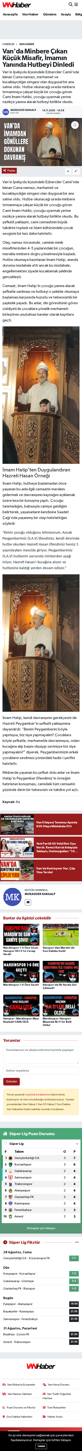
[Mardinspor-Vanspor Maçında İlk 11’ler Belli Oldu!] (61, 1005)
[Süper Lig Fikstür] (77, 1242)
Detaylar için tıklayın (41, 1228)
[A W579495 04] (41, 395)
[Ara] (71, 4)
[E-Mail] (28, 902)
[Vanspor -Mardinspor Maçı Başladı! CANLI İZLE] (21, 1005)
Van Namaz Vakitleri (20, 1394)
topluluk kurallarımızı (38, 1094)
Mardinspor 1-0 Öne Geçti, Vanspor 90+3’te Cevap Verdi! (21, 951)
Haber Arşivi (55, 1416)
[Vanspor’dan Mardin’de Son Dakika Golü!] (61, 934)
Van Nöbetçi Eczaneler (21, 1384)
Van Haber (30, 14)
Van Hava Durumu (58, 1384)
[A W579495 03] (41, 643)
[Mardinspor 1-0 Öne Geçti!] (21, 971)
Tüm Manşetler (56, 1407)
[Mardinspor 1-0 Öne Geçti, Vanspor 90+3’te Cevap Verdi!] (21, 934)
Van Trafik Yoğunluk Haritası (57, 1396)
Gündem (49, 14)
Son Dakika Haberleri (19, 1416)
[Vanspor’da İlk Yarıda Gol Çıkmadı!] (61, 971)
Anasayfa (10, 14)
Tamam (41, 1446)
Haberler (8, 44)
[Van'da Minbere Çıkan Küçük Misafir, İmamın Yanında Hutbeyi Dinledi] (41, 142)
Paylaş (11, 170)
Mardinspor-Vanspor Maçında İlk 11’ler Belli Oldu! (57, 1022)
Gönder (11, 1081)
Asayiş (66, 14)
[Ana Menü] (76, 4)
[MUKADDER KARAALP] (12, 896)
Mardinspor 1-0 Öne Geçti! (21, 985)
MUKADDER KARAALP (40, 894)
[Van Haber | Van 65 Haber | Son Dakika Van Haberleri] (16, 5)
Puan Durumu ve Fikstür (21, 1407)
